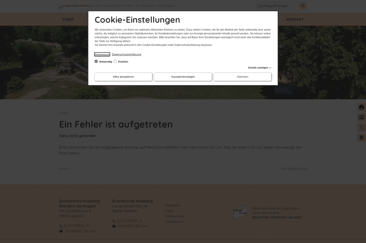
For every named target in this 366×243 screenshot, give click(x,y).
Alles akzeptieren (123, 76)
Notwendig (106, 61)
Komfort (123, 61)
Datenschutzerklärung (126, 54)
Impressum (102, 54)
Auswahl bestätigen (183, 76)
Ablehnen (242, 76)
